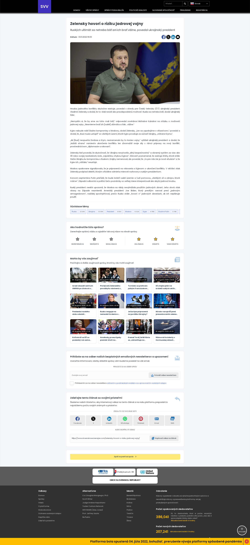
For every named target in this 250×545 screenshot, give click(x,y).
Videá (40, 502)
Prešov (129, 510)
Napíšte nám (44, 517)
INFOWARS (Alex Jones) (92, 510)
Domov (41, 495)
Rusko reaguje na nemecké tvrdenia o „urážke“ (109, 313)
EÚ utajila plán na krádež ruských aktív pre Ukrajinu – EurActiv (166, 287)
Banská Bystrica (133, 495)
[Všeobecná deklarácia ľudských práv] (147, 472)
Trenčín (130, 513)
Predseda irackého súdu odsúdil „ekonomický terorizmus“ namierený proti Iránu (82, 313)
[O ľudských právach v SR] (125, 472)
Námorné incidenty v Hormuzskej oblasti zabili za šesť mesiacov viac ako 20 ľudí (166, 338)
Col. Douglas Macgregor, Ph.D (95, 495)
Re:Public (86, 517)
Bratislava (131, 499)
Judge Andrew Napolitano (93, 502)
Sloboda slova (44, 510)
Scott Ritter (87, 499)
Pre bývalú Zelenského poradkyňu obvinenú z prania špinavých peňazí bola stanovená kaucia (110, 287)
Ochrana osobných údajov (49, 513)
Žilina (129, 520)
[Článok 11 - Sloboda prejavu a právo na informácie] (103, 472)
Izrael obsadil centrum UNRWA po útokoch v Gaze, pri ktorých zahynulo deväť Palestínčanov (82, 287)
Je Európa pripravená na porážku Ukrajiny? (138, 312)
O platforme (43, 506)
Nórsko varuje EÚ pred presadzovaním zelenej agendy (166, 313)
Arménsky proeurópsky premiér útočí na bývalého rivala (110, 338)
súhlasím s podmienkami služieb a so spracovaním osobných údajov (136, 383)
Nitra (129, 506)
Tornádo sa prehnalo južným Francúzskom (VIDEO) (138, 287)
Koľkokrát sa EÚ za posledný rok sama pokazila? (81, 338)
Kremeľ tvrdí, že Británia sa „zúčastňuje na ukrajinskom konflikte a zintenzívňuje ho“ (139, 338)
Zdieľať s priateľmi (46, 520)
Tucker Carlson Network (92, 506)
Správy (41, 499)
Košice (129, 502)
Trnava (130, 517)
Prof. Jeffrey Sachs (90, 513)
